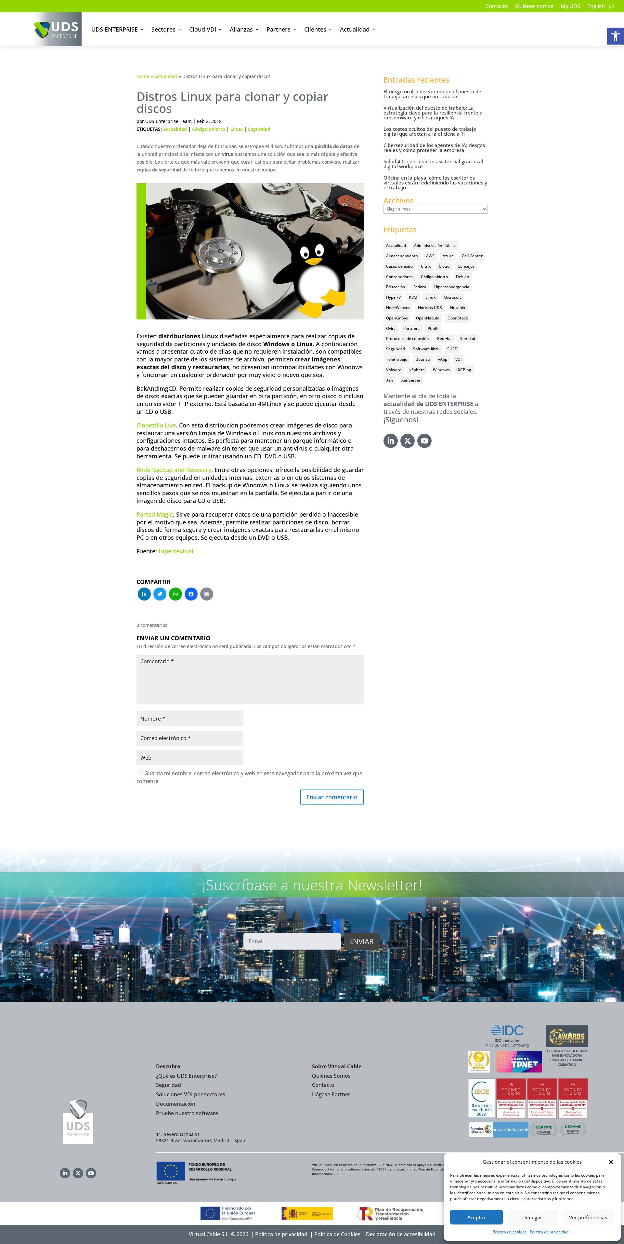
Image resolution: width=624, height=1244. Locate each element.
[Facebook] (191, 595)
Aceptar (476, 1217)
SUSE (452, 349)
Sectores (163, 29)
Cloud (444, 266)
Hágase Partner (331, 1094)
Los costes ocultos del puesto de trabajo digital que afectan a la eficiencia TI (430, 131)
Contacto (497, 7)
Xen (389, 380)
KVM (413, 297)
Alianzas (241, 29)
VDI (458, 359)
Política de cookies (509, 1232)
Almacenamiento (402, 256)
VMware (393, 369)
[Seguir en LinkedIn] (391, 441)
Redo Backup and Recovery (173, 470)
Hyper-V (393, 297)
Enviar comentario (332, 797)
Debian (462, 276)
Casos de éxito (399, 266)
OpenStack (458, 318)
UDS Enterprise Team (168, 121)
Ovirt (390, 328)
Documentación (175, 1103)
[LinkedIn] (144, 595)
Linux (236, 129)
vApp (442, 359)
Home (142, 76)
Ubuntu (422, 359)
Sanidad (467, 338)
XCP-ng (464, 369)
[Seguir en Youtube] (424, 441)
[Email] (206, 595)
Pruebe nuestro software (187, 1113)
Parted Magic (154, 514)
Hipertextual (176, 551)
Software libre (426, 349)
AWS (430, 256)
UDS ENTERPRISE (114, 29)
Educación (395, 287)
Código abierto (208, 129)
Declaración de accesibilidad (401, 1234)
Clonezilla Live (156, 425)
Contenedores (399, 276)
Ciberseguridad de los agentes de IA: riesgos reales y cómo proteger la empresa (434, 147)
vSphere (417, 369)
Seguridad (259, 129)
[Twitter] (160, 595)
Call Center (472, 256)
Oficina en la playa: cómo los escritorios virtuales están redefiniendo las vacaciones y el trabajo (435, 182)
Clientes (315, 29)
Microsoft (452, 297)
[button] (615, 36)
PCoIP (433, 328)
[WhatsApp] (175, 595)
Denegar (532, 1217)
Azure (448, 256)
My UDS (570, 7)
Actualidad (355, 29)
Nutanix (457, 307)
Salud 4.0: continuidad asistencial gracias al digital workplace (433, 163)
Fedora (419, 287)
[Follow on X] (407, 441)
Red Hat (444, 338)
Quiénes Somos (331, 1075)
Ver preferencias (588, 1217)
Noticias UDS (430, 307)
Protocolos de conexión (407, 338)
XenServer (411, 380)
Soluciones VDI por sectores (190, 1094)
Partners (278, 29)
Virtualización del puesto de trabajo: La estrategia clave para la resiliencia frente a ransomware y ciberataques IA (433, 112)
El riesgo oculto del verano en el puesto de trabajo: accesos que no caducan (432, 94)
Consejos (466, 266)
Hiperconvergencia (451, 287)
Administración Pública (435, 245)
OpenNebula (427, 318)
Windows (441, 369)
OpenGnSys (397, 318)
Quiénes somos (534, 7)
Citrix (426, 266)
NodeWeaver (398, 307)
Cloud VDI (202, 29)
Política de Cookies (337, 1234)
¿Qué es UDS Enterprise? (186, 1075)
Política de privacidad (549, 1232)
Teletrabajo (396, 359)
